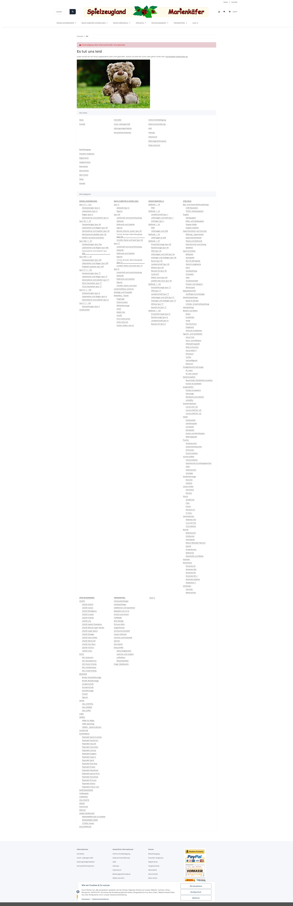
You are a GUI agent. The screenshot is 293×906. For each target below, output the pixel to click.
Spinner (117, 641)
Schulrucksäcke (192, 460)
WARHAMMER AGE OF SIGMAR (93, 817)
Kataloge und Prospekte (123, 292)
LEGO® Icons (87, 651)
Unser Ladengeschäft (122, 124)
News (226, 2)
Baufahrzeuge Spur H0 (160, 247)
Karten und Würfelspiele (195, 433)
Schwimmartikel (192, 281)
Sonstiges (189, 473)
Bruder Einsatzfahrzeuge (91, 677)
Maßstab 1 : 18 (154, 204)
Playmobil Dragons (89, 754)
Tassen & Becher (120, 634)
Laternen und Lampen (125, 654)
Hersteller (117, 120)
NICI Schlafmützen (89, 667)
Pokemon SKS (191, 519)
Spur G (116, 204)
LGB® (81, 714)
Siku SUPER (86, 710)
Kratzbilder (190, 317)
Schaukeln (190, 274)
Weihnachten (191, 592)
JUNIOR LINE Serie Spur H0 (161, 281)
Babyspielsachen (189, 291)
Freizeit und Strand (121, 614)
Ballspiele (189, 254)
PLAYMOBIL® (84, 734)
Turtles (188, 357)
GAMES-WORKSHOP (86, 813)
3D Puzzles (190, 450)
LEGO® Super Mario (90, 631)
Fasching (189, 589)
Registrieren (84, 158)
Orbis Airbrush (122, 322)
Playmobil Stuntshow (90, 777)
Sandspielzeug (191, 271)
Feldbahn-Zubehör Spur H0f (93, 266)
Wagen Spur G (87, 214)
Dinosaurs (190, 354)
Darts (188, 267)
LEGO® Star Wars (88, 644)
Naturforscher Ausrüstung (196, 244)
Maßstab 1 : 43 (154, 224)
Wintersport (190, 287)
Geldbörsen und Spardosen (124, 608)
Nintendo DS (190, 566)
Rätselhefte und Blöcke (194, 556)
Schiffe (119, 315)
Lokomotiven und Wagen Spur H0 (95, 228)
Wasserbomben (123, 661)
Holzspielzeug (188, 307)
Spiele (185, 417)
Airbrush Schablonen (194, 330)
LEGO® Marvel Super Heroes (93, 627)
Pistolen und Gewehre (194, 284)
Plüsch (185, 496)
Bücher (186, 529)
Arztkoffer (189, 400)
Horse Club (190, 337)
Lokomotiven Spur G (89, 211)
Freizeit (85, 694)
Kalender (186, 559)
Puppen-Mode (191, 224)
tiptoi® (188, 546)
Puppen (186, 214)
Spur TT (117, 243)
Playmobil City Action (90, 747)
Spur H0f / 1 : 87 (85, 257)
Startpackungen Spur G (91, 208)
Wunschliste (84, 171)
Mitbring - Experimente (195, 234)
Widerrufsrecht (154, 145)
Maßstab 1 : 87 (154, 241)
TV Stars (189, 513)
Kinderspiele (190, 420)
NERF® (82, 803)
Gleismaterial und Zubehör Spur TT (95, 280)
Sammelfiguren (191, 360)
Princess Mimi (119, 624)
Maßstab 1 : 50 (154, 234)
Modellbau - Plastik (121, 295)
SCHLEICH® (83, 730)
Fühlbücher (190, 536)
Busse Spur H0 (156, 261)
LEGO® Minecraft (88, 641)
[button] (219, 12)
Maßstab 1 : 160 (154, 311)
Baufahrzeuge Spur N (159, 317)
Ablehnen (196, 898)
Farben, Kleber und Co (125, 325)
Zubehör (189, 483)
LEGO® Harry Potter (89, 637)
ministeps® (190, 539)
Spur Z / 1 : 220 (85, 303)
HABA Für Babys (88, 720)
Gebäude (120, 221)
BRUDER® (83, 674)
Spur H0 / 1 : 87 (85, 221)
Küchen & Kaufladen (193, 383)
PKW (153, 208)
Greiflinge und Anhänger (195, 294)
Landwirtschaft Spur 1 (159, 214)
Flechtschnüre (191, 324)
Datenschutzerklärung (100, 899)
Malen (188, 314)
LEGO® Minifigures (89, 611)
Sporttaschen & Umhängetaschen (199, 463)
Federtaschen (191, 470)
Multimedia (187, 563)
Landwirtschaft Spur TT (160, 294)
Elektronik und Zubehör (126, 224)
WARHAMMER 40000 (90, 820)
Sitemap (151, 132)
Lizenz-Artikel (188, 486)
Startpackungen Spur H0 (91, 224)
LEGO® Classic (87, 608)
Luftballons (121, 657)
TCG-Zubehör (191, 526)
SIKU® (81, 700)
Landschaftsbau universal (124, 289)
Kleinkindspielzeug (190, 297)
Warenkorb (83, 166)
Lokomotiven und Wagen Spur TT (94, 276)
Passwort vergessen (86, 154)
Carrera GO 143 (192, 407)
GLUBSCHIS (190, 500)
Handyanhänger (120, 604)
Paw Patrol (190, 490)
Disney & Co (190, 510)
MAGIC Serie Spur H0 (159, 277)
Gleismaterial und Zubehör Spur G (95, 218)
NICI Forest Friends (89, 664)
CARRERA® (83, 797)
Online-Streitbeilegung (157, 120)
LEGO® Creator (88, 614)
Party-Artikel (118, 647)
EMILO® (82, 810)
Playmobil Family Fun (90, 740)
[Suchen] (73, 11)
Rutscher (189, 480)
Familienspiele (191, 423)
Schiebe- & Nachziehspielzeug (197, 304)
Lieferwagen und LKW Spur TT (162, 297)
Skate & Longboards (193, 264)
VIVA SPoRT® (84, 800)
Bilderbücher (191, 533)
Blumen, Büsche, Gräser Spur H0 (129, 231)
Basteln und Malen (190, 311)
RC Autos (189, 370)
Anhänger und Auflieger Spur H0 (163, 257)
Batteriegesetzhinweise (157, 141)
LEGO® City (86, 621)
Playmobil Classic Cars (90, 787)
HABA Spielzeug (88, 724)
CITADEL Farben (88, 823)
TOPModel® (84, 793)
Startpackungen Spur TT (91, 273)
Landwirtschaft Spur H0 (160, 264)
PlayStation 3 (191, 583)
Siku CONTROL (87, 704)
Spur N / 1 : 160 (85, 290)
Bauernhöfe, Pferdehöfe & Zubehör (199, 380)
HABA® (82, 717)
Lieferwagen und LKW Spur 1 (162, 218)
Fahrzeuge (190, 393)
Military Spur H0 (157, 267)
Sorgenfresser (119, 627)
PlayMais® (190, 327)
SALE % (152, 598)
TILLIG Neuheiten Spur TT (92, 286)
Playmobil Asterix (88, 783)
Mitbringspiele (191, 437)
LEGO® (82, 601)
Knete (188, 320)
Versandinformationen (122, 132)
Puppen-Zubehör (192, 228)
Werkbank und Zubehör (195, 397)
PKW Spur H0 (156, 251)
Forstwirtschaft (88, 687)
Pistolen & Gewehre (193, 390)
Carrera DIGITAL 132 (193, 413)
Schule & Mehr (188, 456)
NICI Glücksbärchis (89, 661)
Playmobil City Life (89, 744)
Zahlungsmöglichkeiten (123, 128)
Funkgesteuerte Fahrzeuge (193, 367)
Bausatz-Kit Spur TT (158, 307)
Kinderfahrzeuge (189, 476)
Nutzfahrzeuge (88, 690)
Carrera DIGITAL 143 (193, 410)
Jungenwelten (188, 387)
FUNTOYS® (83, 807)
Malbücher (190, 553)
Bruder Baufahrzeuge (90, 681)
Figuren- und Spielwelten (192, 334)
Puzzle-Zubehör (192, 453)
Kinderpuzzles (191, 443)
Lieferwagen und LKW (159, 231)
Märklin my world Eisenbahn (93, 238)
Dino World (118, 644)
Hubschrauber (122, 302)
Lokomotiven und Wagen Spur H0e (95, 247)
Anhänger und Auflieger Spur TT (163, 301)
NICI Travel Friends (89, 671)
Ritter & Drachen (192, 347)
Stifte (188, 466)
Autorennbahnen (189, 403)
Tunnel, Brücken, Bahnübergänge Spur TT (129, 261)
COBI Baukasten (192, 208)
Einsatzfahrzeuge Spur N (160, 314)
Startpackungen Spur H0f (91, 260)
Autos (119, 309)
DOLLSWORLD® (85, 826)
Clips (188, 503)
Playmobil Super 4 (89, 757)
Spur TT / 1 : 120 (85, 270)
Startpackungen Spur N (91, 293)
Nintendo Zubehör (193, 579)
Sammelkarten (188, 516)
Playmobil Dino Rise (89, 763)
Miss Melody (118, 621)
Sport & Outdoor (189, 251)
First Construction (123, 319)
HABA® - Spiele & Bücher (91, 727)
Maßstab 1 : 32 (154, 211)
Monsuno (189, 364)
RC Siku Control (192, 374)
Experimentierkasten (194, 238)
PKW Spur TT (156, 291)
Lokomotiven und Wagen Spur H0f (95, 263)
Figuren (119, 211)
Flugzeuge (120, 299)
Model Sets (121, 312)
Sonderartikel (84, 310)
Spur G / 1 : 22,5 (85, 204)
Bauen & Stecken (192, 301)
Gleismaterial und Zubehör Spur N (95, 300)
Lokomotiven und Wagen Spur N (94, 296)
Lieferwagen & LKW (158, 238)
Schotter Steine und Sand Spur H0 (130, 240)
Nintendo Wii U (191, 576)
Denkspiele (190, 430)
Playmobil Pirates (88, 767)
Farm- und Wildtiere (193, 340)
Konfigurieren (196, 892)
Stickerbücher (191, 549)
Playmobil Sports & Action (92, 737)
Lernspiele (190, 427)
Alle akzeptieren (196, 886)
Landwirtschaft (88, 684)
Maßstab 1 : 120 (154, 284)
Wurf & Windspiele (193, 261)
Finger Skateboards (121, 664)
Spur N (116, 269)
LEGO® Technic (88, 647)
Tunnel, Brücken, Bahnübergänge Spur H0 (129, 235)
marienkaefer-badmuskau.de (176, 56)
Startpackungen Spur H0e (92, 244)
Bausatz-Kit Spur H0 (159, 271)
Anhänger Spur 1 (157, 221)
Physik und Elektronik (194, 241)
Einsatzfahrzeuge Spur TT (161, 287)
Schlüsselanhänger (121, 601)
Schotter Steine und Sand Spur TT (130, 266)
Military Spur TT (157, 304)
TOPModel (118, 618)
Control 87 (155, 274)
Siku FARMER (87, 707)
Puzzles (186, 440)
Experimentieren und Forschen (195, 231)
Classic (188, 506)
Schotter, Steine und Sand (127, 285)
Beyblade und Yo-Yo (121, 611)
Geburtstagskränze (124, 651)
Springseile (190, 257)
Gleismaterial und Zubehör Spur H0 (95, 231)
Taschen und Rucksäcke (123, 637)
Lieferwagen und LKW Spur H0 (163, 254)
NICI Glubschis (87, 657)
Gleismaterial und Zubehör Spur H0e (94, 252)
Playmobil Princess (89, 780)
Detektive (189, 247)
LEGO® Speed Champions (92, 624)
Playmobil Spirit (88, 760)
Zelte (188, 277)
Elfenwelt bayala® (193, 344)
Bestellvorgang (85, 149)
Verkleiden (187, 586)
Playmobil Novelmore (90, 770)
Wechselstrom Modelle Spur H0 (94, 234)
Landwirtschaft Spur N (159, 320)
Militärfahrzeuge (123, 305)
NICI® (81, 654)
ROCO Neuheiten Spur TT (92, 283)
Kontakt (234, 2)
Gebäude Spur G (123, 208)
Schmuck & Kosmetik (122, 631)
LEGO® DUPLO (87, 604)
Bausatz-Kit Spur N (158, 324)
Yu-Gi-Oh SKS (191, 523)
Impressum (86, 899)
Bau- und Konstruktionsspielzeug (196, 204)
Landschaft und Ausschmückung (129, 218)
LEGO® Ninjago (88, 634)
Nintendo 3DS (191, 569)
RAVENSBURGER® (86, 790)
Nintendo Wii (191, 573)
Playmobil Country (89, 750)
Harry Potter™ (191, 350)
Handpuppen (191, 218)
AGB (150, 128)
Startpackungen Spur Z (91, 306)
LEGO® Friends (88, 618)
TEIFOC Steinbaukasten (194, 211)
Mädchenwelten (189, 377)
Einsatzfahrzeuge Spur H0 (161, 244)
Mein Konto (83, 175)
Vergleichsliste (84, 162)
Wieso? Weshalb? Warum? (196, 543)
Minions (189, 493)
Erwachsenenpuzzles (194, 447)
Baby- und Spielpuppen (195, 221)
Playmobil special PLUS (91, 773)
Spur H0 (117, 214)
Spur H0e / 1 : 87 (85, 241)
